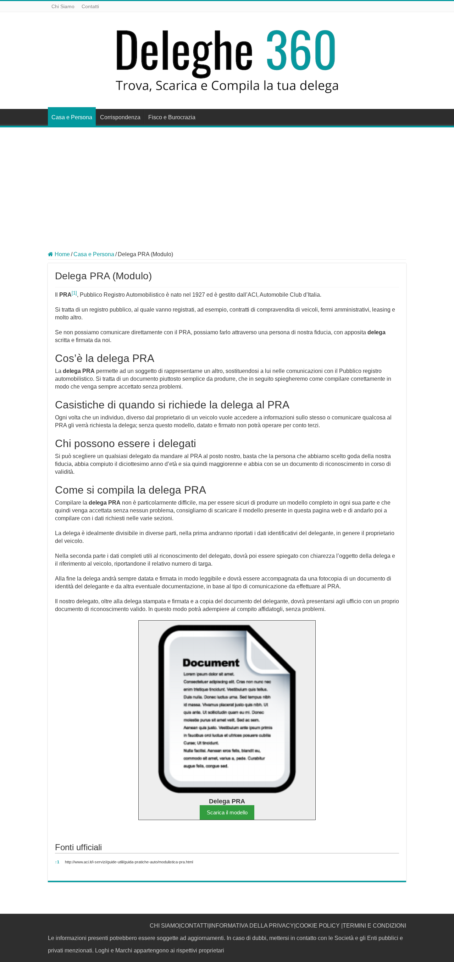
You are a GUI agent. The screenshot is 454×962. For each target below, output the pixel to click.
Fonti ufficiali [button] (78, 847)
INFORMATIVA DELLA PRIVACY (252, 926)
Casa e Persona (71, 117)
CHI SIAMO (164, 926)
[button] (74, 295)
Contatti (90, 6)
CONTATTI (195, 926)
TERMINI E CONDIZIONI (374, 926)
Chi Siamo (62, 6)
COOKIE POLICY (317, 926)
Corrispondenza (120, 117)
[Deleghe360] (227, 59)
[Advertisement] (227, 180)
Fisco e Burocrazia (171, 117)
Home (61, 254)
